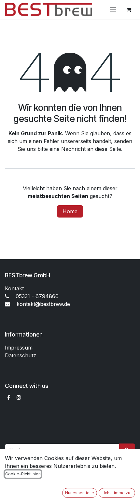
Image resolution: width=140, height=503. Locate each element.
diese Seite (108, 149)
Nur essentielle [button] (79, 492)
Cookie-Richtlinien (23, 473)
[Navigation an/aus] (112, 9)
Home (70, 211)
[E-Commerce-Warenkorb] (128, 9)
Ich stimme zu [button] (117, 492)
